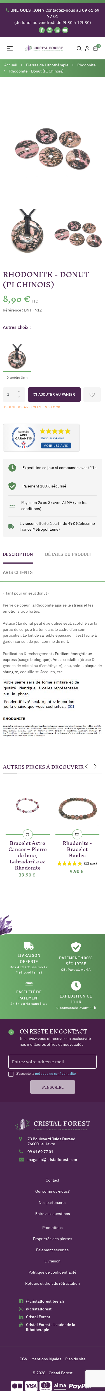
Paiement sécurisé (52, 1249)
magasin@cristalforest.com (52, 1159)
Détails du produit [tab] (68, 554)
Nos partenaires (53, 1202)
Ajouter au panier (56, 394)
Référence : (13, 310)
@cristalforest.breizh (45, 1301)
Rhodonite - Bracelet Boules (77, 848)
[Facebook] (42, 30)
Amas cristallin (66, 659)
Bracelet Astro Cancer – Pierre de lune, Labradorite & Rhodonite (27, 854)
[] (28, 834)
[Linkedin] (57, 30)
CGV (23, 1358)
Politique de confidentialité (52, 1272)
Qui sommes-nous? (52, 1191)
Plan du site (75, 1358)
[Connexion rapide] (87, 48)
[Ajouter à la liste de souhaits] (92, 394)
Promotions (52, 1227)
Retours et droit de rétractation (52, 1283)
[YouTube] (65, 30)
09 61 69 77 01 (40, 1151)
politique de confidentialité (55, 1073)
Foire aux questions (52, 1213)
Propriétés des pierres (52, 1238)
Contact (52, 1180)
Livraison (52, 1261)
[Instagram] (49, 30)
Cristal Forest (38, 1316)
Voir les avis (56, 445)
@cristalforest (39, 1309)
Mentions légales (46, 1358)
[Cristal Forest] (52, 1126)
